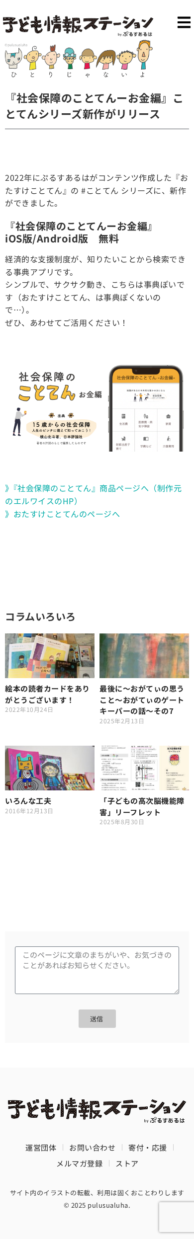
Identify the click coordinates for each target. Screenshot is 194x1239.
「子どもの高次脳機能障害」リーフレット (142, 806)
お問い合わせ (92, 1147)
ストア (127, 1163)
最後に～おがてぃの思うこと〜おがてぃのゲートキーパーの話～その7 (142, 699)
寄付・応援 (147, 1147)
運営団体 (40, 1147)
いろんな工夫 (28, 800)
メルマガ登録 (79, 1163)
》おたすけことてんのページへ (62, 514)
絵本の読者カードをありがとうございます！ (47, 694)
